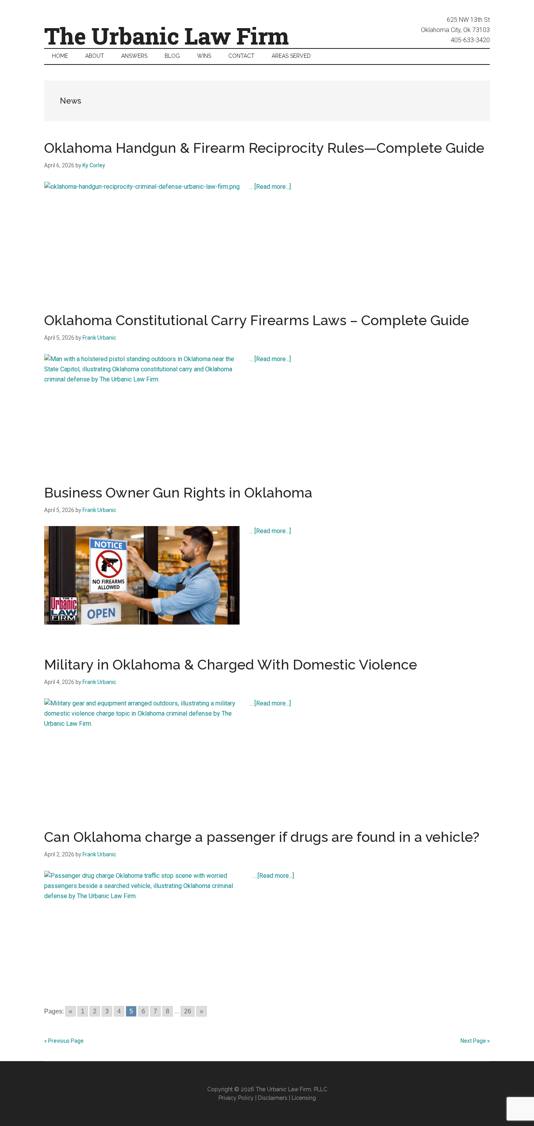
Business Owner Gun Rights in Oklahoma (178, 492)
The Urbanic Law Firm (166, 35)
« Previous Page (64, 1041)
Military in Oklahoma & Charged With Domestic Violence (230, 664)
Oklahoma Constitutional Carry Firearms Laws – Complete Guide (256, 320)
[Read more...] (272, 186)
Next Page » (475, 1041)
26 (187, 1011)
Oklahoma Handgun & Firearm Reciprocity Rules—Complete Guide (264, 148)
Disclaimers (272, 1098)
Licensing (304, 1098)
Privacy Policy (236, 1098)
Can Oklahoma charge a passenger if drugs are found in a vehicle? (261, 837)
